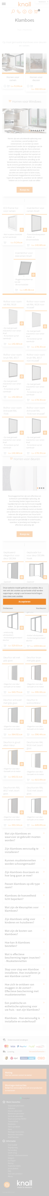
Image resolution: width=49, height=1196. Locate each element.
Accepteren (24, 601)
